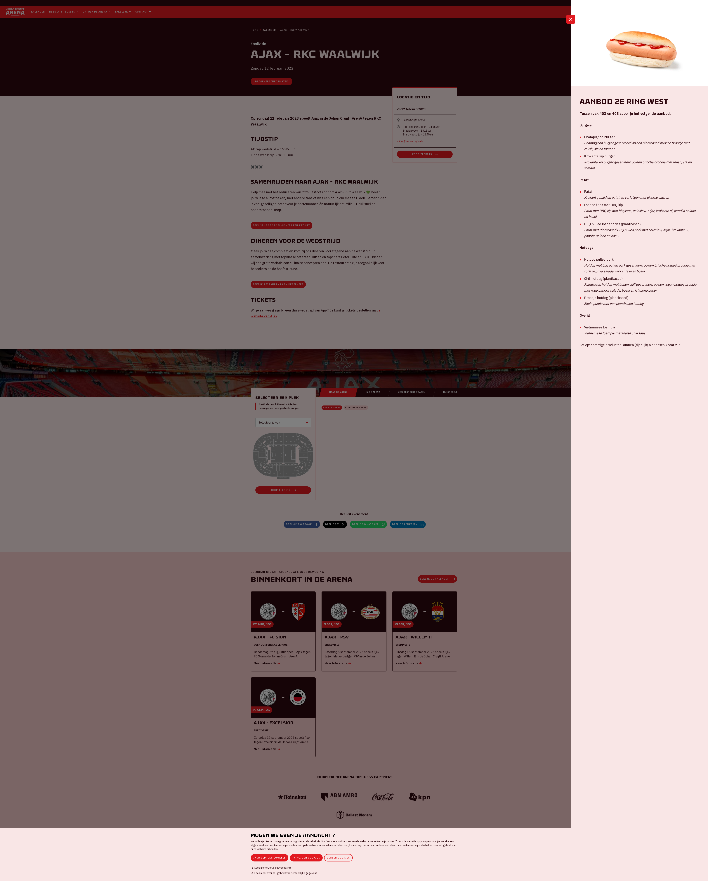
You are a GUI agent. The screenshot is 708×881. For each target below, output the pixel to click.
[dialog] (354, 854)
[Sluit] (570, 19)
